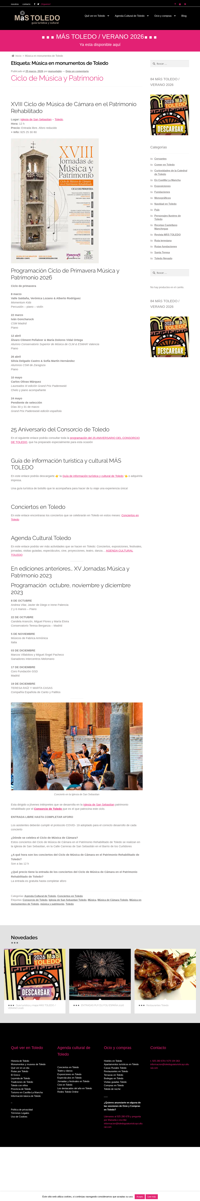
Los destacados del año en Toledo (74, 1088)
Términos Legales (20, 1113)
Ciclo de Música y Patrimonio (57, 78)
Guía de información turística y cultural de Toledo (92, 476)
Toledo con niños (19, 1085)
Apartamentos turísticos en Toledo (121, 1064)
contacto (26, 4)
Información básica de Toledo (26, 1095)
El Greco (15, 1074)
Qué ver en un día (20, 1067)
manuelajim (55, 71)
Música (92, 900)
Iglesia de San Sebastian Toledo (68, 900)
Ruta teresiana (163, 240)
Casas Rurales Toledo (115, 1067)
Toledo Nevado (163, 258)
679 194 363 (173, 1060)
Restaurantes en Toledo (116, 1071)
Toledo (59, 119)
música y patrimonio (52, 904)
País (157, 209)
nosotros (15, 4)
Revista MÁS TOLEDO (167, 234)
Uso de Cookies (19, 1116)
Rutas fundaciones (165, 246)
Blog (184, 16)
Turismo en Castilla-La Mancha (27, 1092)
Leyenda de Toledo (20, 1078)
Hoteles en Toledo (113, 1060)
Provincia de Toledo (21, 1088)
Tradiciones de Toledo (22, 1081)
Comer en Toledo (164, 164)
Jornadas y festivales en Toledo (73, 1081)
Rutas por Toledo (19, 1071)
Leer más (152, 1197)
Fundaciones (162, 192)
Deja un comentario (77, 71)
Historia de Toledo (20, 1060)
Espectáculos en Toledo (69, 1077)
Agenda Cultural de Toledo (130, 16)
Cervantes (160, 158)
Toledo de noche (112, 1088)
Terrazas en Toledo (113, 1074)
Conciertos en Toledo (70, 896)
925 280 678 (158, 1060)
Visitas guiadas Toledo (115, 1081)
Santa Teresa (162, 252)
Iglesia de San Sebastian (36, 119)
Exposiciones (162, 186)
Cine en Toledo (64, 1084)
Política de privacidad (22, 1109)
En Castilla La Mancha (167, 180)
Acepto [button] (140, 1197)
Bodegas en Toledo (113, 1078)
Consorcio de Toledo (35, 900)
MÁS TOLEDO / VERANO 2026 (100, 36)
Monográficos (162, 198)
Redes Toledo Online (67, 1091)
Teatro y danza (64, 1070)
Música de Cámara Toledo (113, 900)
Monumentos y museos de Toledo (28, 1064)
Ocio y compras (163, 16)
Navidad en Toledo (165, 204)
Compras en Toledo (114, 1085)
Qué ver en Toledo (95, 16)
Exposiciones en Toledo (69, 1074)
